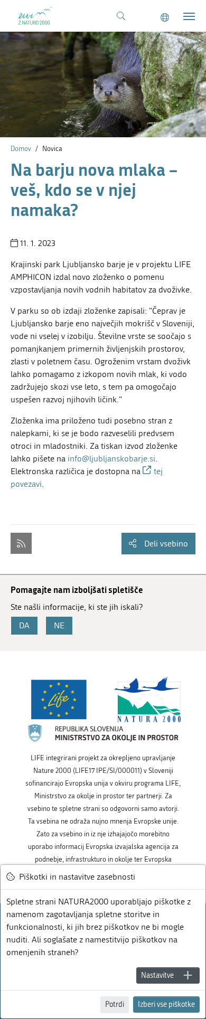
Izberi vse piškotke (166, 1004)
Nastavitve (157, 975)
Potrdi (114, 1004)
